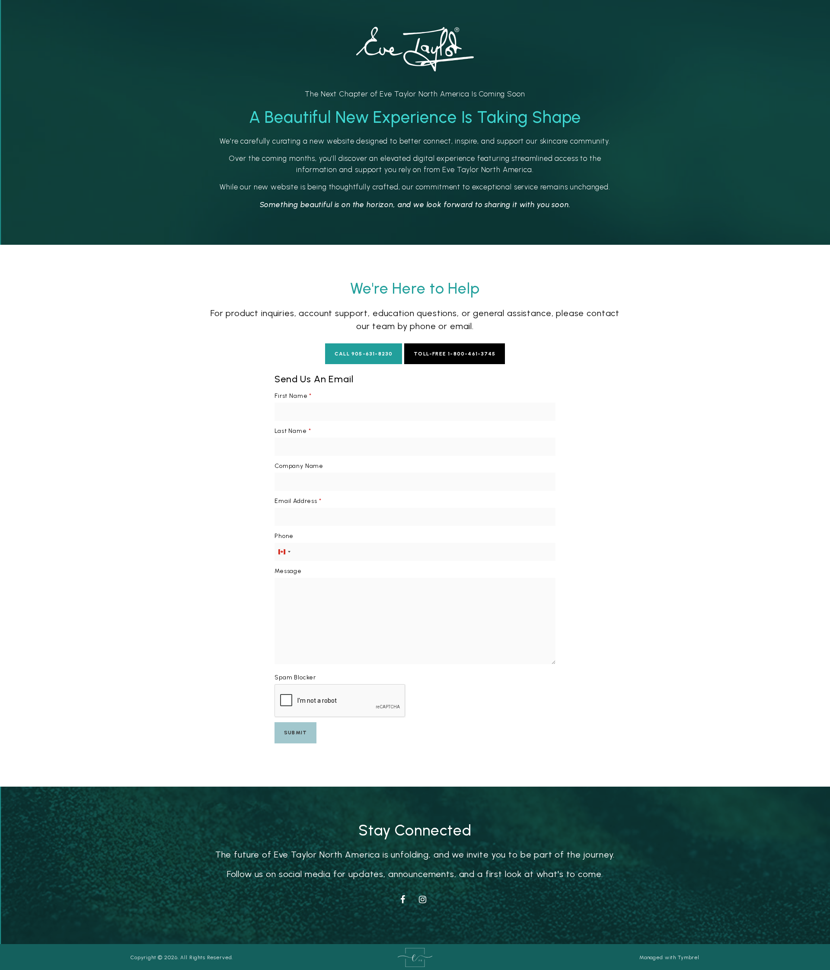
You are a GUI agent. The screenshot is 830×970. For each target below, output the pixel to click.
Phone (284, 536)
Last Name (293, 431)
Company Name (299, 466)
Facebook (404, 898)
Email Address (298, 501)
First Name (293, 396)
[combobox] (284, 551)
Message (288, 571)
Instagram (424, 898)
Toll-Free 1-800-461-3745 (454, 354)
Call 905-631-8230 (364, 354)
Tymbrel (688, 957)
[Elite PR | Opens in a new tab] (415, 957)
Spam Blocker (295, 677)
